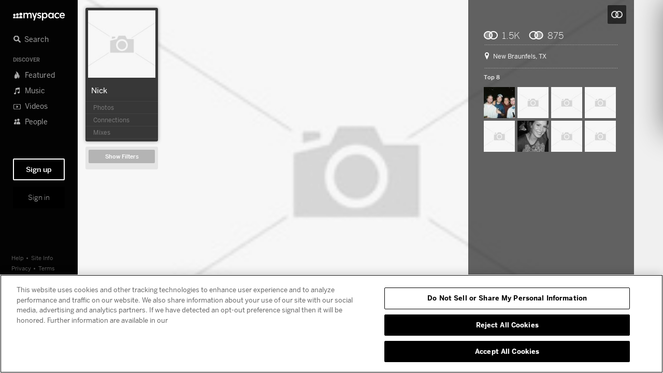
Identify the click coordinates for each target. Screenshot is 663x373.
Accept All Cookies (507, 351)
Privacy (21, 268)
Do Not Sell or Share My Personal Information (507, 298)
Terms (46, 268)
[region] (331, 324)
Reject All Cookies (507, 324)
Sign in (39, 197)
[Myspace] (39, 13)
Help (17, 258)
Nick (99, 90)
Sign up (39, 169)
